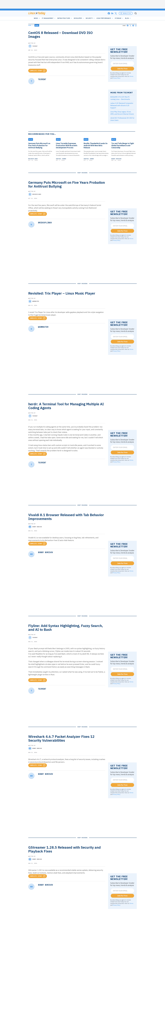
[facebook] (109, 13)
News (36, 18)
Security (89, 18)
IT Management (47, 18)
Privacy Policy (116, 78)
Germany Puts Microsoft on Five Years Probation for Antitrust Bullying (39, 145)
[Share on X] (130, 25)
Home (29, 25)
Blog (127, 18)
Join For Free (122, 69)
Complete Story (36, 71)
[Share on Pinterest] (133, 25)
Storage (118, 18)
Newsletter (127, 13)
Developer (78, 18)
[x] (116, 13)
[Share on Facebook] (127, 25)
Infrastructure (63, 18)
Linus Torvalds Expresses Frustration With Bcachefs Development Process (66, 145)
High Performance (104, 18)
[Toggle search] (135, 13)
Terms (131, 76)
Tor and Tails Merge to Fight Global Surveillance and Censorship (122, 145)
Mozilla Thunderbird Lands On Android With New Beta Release (95, 145)
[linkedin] (112, 13)
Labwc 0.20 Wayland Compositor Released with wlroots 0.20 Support (121, 105)
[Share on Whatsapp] (136, 25)
